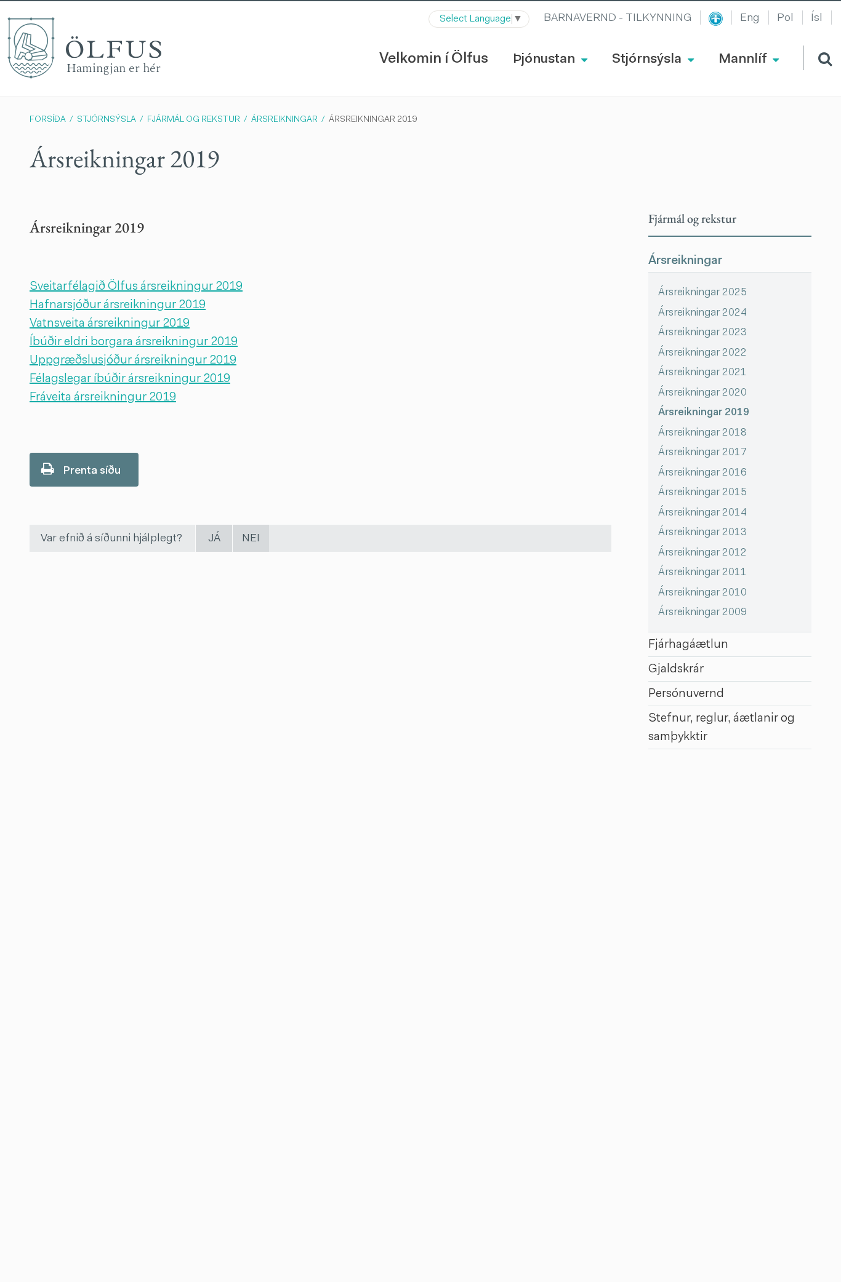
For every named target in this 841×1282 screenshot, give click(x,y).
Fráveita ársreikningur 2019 (103, 397)
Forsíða (48, 120)
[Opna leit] (817, 58)
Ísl (817, 18)
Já (214, 538)
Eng (750, 18)
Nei (251, 538)
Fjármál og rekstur (193, 120)
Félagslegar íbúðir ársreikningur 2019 (130, 379)
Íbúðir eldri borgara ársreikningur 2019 (134, 342)
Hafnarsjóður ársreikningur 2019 (118, 305)
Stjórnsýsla (106, 120)
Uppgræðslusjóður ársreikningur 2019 (133, 360)
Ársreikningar (284, 120)
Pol (785, 18)
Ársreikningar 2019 (373, 120)
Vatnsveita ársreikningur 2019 (110, 323)
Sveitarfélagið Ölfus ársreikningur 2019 (136, 287)
